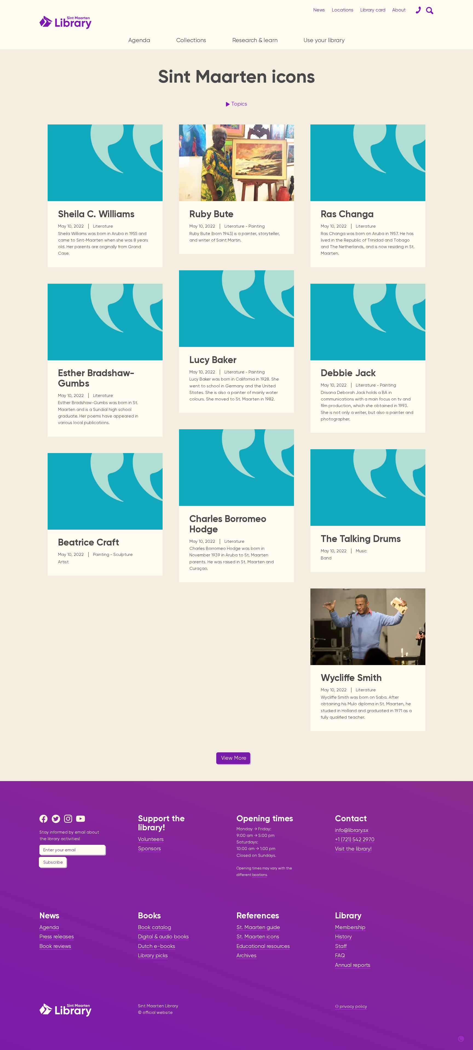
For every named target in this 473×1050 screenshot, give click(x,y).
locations (259, 875)
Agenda (139, 40)
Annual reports (352, 965)
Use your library (324, 40)
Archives (246, 956)
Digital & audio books (163, 937)
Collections (191, 40)
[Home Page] (65, 1010)
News (319, 10)
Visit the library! (353, 849)
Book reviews (55, 946)
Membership (350, 927)
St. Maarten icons (257, 937)
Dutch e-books (156, 946)
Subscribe (53, 862)
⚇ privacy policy (351, 1006)
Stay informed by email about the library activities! (69, 835)
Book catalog (154, 927)
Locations (342, 10)
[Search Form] (429, 10)
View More (233, 758)
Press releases (56, 937)
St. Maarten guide (258, 927)
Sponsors (149, 849)
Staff (341, 946)
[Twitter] (57, 819)
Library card (372, 10)
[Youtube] (81, 819)
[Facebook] (44, 819)
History (343, 937)
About (399, 10)
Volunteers (151, 839)
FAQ (340, 956)
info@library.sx (351, 830)
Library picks (153, 956)
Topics (239, 104)
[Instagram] (69, 819)
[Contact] (416, 10)
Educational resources (263, 946)
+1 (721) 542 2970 (354, 840)
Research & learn (255, 40)
